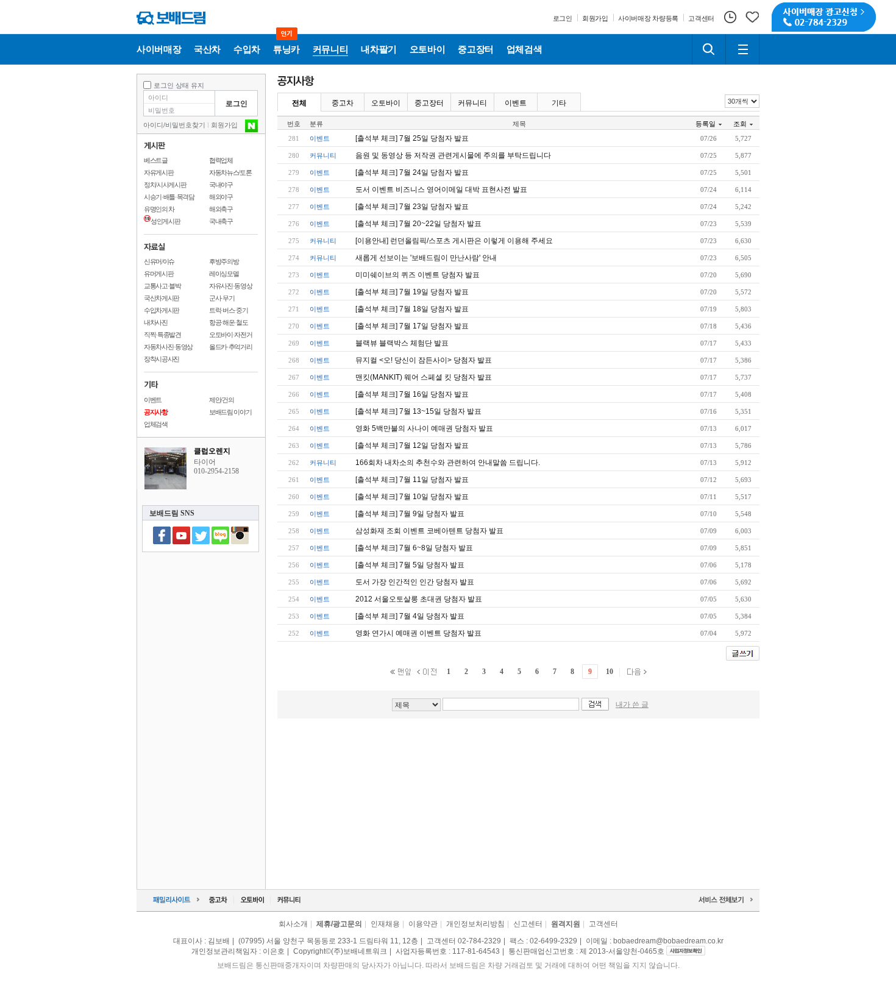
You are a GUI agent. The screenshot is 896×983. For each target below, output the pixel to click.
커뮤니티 (472, 103)
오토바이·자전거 (230, 334)
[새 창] (685, 951)
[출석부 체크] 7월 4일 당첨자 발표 (409, 616)
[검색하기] (708, 49)
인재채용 (385, 924)
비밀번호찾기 (185, 125)
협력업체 (221, 160)
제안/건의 (221, 399)
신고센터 (527, 924)
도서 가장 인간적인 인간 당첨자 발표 (414, 582)
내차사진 (156, 322)
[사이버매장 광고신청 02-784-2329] (824, 17)
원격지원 (565, 924)
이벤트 (153, 399)
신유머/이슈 (159, 261)
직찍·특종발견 (162, 334)
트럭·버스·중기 (228, 310)
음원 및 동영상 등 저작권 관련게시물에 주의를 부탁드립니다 (453, 155)
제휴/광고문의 (339, 924)
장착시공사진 (161, 359)
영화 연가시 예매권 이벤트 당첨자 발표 (418, 633)
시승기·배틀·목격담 (169, 197)
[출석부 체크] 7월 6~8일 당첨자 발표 (414, 548)
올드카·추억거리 (230, 346)
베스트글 (156, 160)
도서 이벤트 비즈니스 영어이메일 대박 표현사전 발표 (441, 189)
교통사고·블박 (162, 285)
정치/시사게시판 (165, 184)
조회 (740, 123)
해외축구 (221, 209)
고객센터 (603, 924)
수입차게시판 (161, 310)
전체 (299, 103)
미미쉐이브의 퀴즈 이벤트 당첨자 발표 (417, 275)
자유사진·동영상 (230, 285)
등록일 (705, 123)
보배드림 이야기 (230, 412)
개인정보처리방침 (475, 924)
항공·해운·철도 (228, 322)
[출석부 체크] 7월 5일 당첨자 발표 (409, 565)
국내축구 (221, 221)
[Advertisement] (518, 798)
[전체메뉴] (742, 49)
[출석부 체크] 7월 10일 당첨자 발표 (412, 496)
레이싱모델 (223, 273)
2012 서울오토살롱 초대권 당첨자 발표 (418, 599)
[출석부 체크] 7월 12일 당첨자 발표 (412, 445)
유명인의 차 (159, 209)
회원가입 (224, 125)
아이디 (153, 125)
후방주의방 (223, 261)
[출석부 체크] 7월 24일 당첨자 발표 (412, 172)
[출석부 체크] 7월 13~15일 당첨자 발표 (418, 411)
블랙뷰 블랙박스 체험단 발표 (402, 343)
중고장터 (429, 103)
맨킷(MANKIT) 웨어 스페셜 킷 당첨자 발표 (423, 377)
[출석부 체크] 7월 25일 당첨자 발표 (412, 138)
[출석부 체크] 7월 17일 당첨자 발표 (412, 326)
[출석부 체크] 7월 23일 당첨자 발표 (412, 206)
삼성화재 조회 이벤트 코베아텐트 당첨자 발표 (429, 531)
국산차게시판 (161, 298)
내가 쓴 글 (632, 704)
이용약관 (423, 924)
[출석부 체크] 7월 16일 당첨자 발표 (412, 394)
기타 (559, 103)
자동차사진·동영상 (168, 346)
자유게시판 (158, 172)
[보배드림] (171, 18)
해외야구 (221, 197)
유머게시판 (158, 273)
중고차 (343, 103)
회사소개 (293, 924)
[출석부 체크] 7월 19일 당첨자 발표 (412, 292)
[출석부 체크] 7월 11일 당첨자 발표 (412, 479)
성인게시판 (165, 221)
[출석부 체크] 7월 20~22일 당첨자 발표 (418, 223)
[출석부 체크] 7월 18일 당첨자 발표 (412, 309)
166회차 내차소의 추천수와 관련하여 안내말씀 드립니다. (447, 462)
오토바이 (385, 103)
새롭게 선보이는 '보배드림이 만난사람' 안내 (426, 258)
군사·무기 (221, 298)
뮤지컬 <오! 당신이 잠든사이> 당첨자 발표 (423, 360)
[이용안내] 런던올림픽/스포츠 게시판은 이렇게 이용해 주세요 (454, 240)
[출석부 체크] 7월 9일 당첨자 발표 (409, 513)
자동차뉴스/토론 (230, 172)
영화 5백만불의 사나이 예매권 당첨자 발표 (424, 428)
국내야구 (221, 184)
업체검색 (156, 424)
